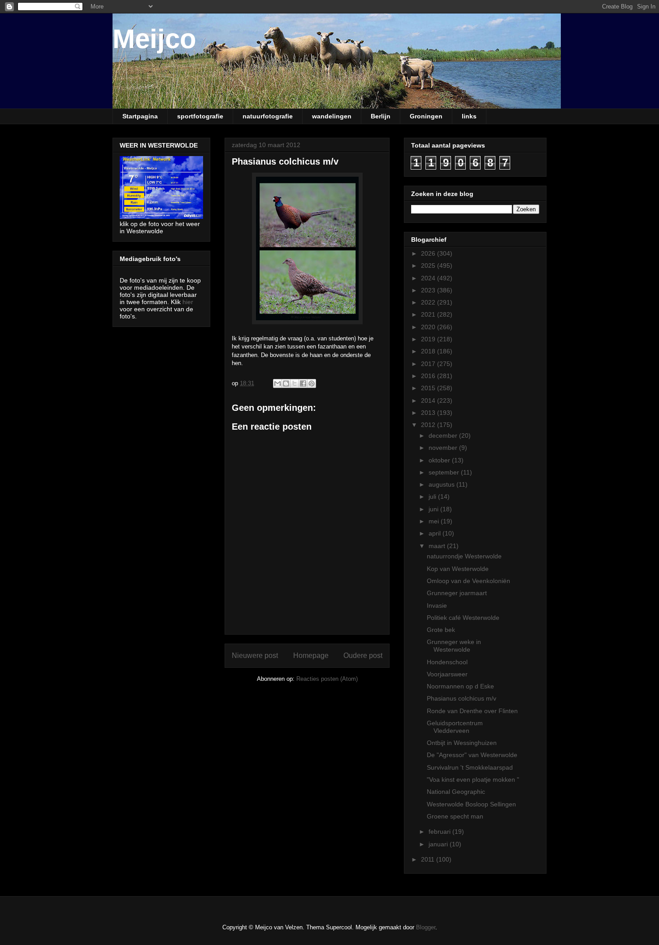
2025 (429, 265)
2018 (429, 351)
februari (440, 831)
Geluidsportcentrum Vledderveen (455, 726)
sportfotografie (200, 116)
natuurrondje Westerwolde (464, 556)
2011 (428, 859)
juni (434, 509)
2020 (429, 327)
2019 (429, 339)
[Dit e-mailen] (277, 383)
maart (438, 545)
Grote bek (441, 629)
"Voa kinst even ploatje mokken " (473, 779)
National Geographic (456, 791)
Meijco (154, 39)
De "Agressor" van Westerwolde (472, 754)
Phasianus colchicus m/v (461, 698)
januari (439, 844)
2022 (429, 302)
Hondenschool (447, 662)
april (435, 533)
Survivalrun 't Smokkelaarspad (470, 767)
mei (435, 521)
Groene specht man (455, 816)
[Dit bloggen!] (286, 383)
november (444, 447)
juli (433, 496)
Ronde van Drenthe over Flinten (472, 710)
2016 (429, 375)
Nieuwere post (255, 655)
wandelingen (331, 116)
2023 (429, 290)
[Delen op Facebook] (303, 383)
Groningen (426, 116)
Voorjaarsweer (447, 674)
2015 (429, 388)
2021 (429, 314)
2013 (429, 412)
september (445, 472)
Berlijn (380, 116)
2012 (429, 424)
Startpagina (140, 116)
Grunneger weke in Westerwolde (454, 645)
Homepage (311, 655)
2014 (429, 400)
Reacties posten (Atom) (327, 678)
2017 (429, 363)
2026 (429, 253)
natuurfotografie (268, 116)
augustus (442, 484)
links (469, 116)
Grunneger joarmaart (457, 593)
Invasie (437, 605)
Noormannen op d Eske (460, 686)
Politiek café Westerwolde (463, 617)
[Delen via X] (294, 383)
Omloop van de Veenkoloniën (468, 580)
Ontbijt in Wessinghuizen (462, 742)
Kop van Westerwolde (458, 568)
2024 (429, 278)
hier (187, 301)
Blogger (425, 927)
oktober (440, 460)
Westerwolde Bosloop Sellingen (471, 804)
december (444, 435)
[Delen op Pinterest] (311, 383)
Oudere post (362, 655)
